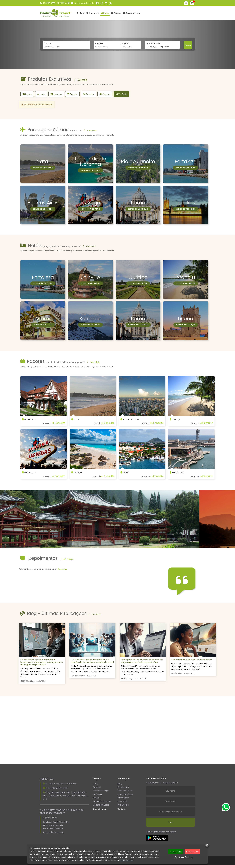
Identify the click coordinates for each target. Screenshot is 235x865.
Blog (120, 783)
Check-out (124, 43)
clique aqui (62, 569)
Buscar (188, 45)
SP (73, 795)
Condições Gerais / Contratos (56, 822)
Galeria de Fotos (125, 790)
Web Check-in (123, 804)
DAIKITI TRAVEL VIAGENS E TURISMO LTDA (62, 810)
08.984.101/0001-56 (55, 813)
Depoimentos (124, 787)
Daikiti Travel (47, 779)
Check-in (99, 43)
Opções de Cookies (183, 857)
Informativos (123, 797)
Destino (47, 43)
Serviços (96, 797)
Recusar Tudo (192, 851)
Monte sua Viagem (101, 790)
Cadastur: (50, 817)
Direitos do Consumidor (53, 832)
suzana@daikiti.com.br (84, 3)
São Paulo (65, 795)
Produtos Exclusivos (102, 801)
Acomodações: (153, 43)
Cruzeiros (97, 787)
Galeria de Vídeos (125, 794)
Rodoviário (98, 794)
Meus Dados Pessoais (53, 828)
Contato (122, 809)
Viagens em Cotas (101, 804)
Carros (96, 783)
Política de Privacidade (53, 825)
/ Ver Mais (80, 80)
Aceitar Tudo (175, 851)
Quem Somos (99, 809)
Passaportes (123, 801)
